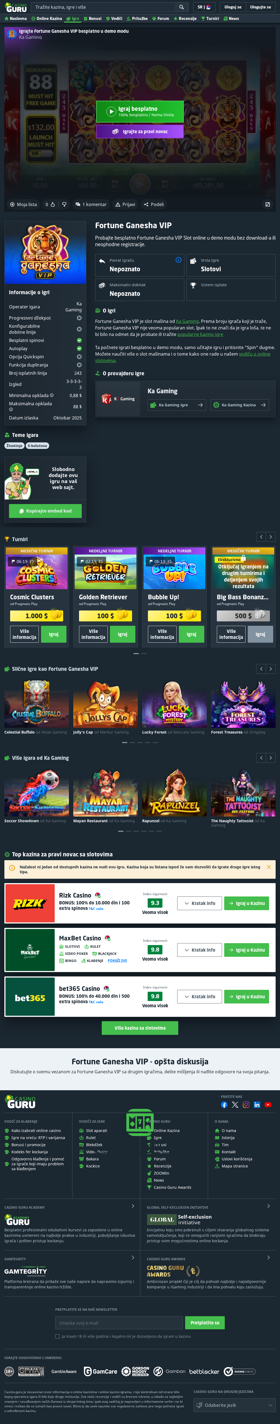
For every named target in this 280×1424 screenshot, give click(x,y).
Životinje (14, 445)
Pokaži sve (117, 960)
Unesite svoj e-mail (74, 1319)
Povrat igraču (122, 260)
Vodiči (116, 18)
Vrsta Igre (210, 260)
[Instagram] (246, 1104)
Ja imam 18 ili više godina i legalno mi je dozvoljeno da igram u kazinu (126, 1336)
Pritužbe (140, 18)
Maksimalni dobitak (127, 284)
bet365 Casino (80, 989)
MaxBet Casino (81, 938)
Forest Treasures (238, 732)
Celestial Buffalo (35, 732)
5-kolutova (37, 445)
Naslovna (18, 18)
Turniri (212, 18)
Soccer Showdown (35, 821)
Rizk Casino (76, 895)
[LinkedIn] (257, 1104)
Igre (75, 18)
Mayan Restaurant (104, 821)
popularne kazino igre (200, 334)
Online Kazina (49, 18)
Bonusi (95, 18)
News (234, 18)
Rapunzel (164, 821)
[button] (154, 204)
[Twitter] (235, 1104)
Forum (163, 18)
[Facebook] (224, 1104)
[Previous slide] (261, 537)
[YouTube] (268, 1104)
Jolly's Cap (101, 732)
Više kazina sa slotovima (140, 1028)
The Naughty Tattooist (238, 823)
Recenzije (188, 18)
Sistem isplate (214, 284)
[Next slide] (271, 537)
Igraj (54, 634)
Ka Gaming (30, 37)
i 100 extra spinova (94, 905)
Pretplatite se (205, 1323)
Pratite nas (231, 1097)
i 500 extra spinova (94, 999)
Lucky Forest (173, 732)
